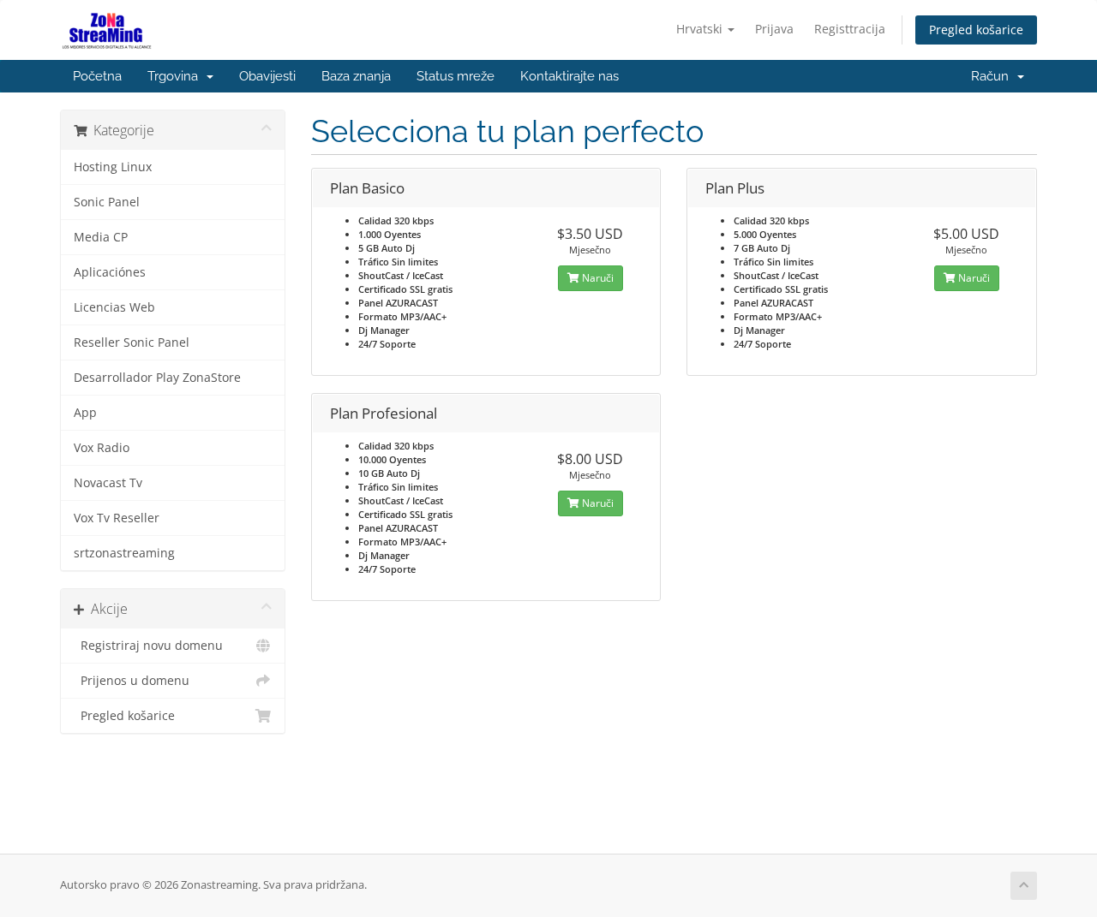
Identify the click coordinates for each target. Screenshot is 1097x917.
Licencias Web (114, 307)
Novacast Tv (108, 483)
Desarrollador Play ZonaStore (157, 377)
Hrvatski (701, 29)
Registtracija (849, 29)
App (85, 412)
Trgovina (176, 76)
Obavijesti (267, 76)
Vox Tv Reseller (116, 518)
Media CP (101, 237)
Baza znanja (356, 76)
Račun (993, 76)
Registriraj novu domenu (148, 645)
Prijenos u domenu (131, 680)
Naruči (596, 278)
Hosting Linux (113, 167)
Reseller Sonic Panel (131, 342)
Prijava (774, 29)
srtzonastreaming (124, 553)
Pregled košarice (976, 29)
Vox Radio (101, 448)
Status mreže (456, 76)
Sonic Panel (107, 202)
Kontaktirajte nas (569, 76)
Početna (97, 76)
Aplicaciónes (110, 272)
